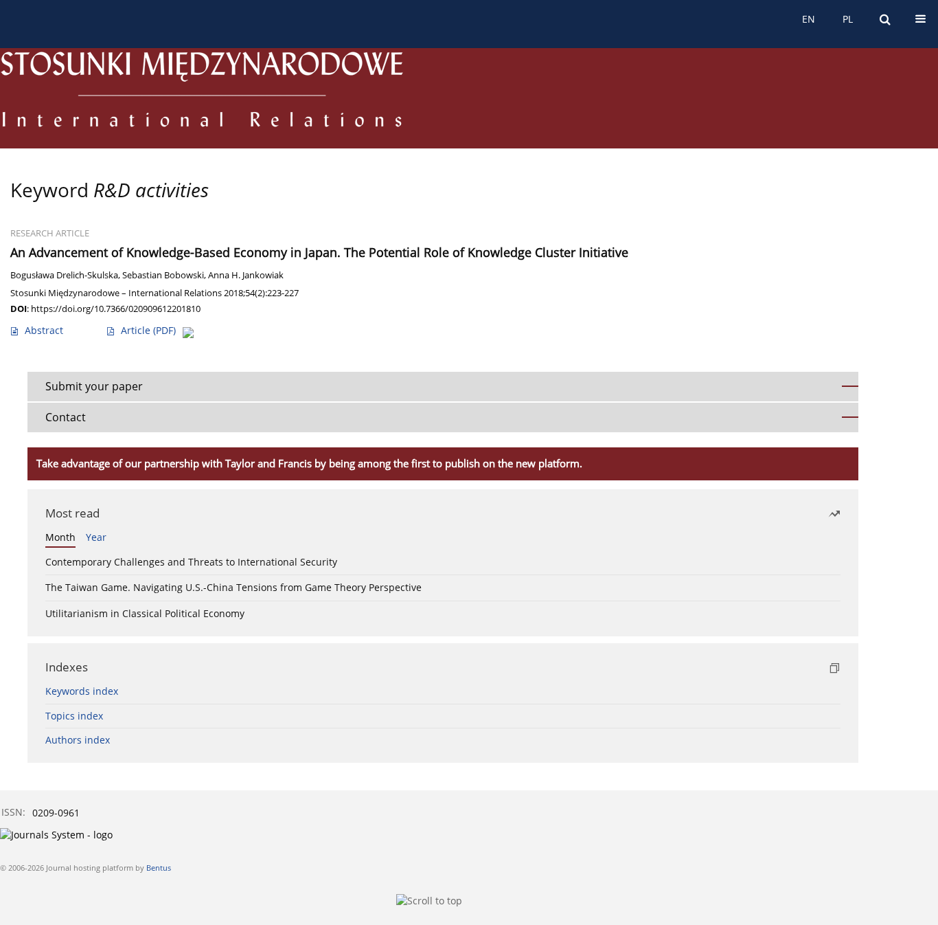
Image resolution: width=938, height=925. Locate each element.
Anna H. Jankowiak (246, 275)
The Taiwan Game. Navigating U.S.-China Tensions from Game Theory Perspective (233, 587)
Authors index (77, 739)
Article (148, 330)
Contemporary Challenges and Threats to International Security (191, 561)
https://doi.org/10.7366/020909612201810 (116, 308)
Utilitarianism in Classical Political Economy (144, 613)
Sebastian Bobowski (163, 275)
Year (96, 537)
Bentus (158, 867)
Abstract (44, 330)
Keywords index (81, 691)
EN (808, 18)
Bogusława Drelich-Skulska (64, 275)
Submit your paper (94, 386)
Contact (65, 417)
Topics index (74, 715)
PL (848, 18)
